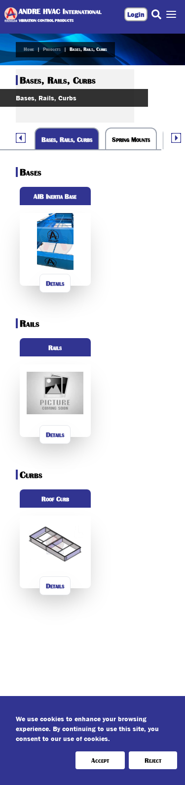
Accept (100, 760)
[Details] (55, 303)
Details (55, 283)
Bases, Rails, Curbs (88, 49)
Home (29, 49)
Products (52, 49)
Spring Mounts (131, 139)
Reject (153, 760)
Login (136, 14)
